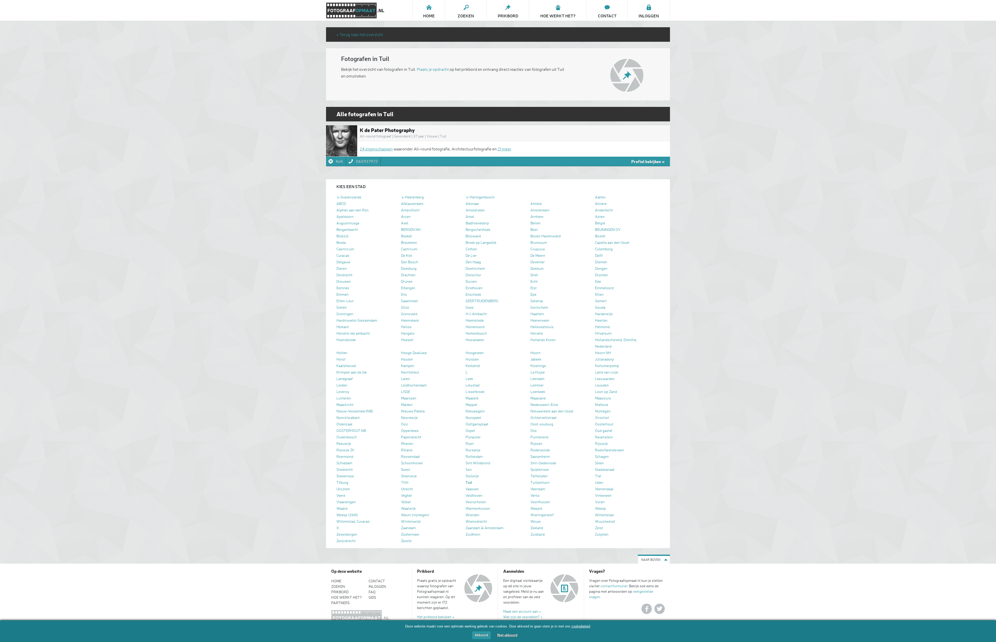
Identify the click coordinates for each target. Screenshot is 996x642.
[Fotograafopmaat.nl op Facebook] (646, 609)
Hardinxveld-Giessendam (356, 320)
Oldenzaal (344, 424)
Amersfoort (410, 210)
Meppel (471, 404)
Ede (598, 281)
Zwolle (406, 541)
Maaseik (472, 398)
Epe (533, 294)
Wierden (472, 515)
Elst (533, 288)
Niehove (601, 404)
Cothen (471, 249)
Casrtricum (345, 249)
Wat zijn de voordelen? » (523, 617)
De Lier (471, 255)
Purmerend (539, 437)
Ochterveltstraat (543, 417)
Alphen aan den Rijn (352, 210)
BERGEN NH (411, 229)
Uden (599, 482)
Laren (405, 378)
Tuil (469, 482)
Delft (599, 255)
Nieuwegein (475, 411)
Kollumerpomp (607, 365)
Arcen (406, 216)
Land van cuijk (606, 372)
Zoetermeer (410, 534)
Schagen (602, 456)
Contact (377, 581)
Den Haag (473, 262)
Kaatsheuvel (346, 365)
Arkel (470, 216)
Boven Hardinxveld (545, 236)
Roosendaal (410, 456)
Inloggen (377, 586)
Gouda (600, 307)
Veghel (406, 495)
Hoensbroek (346, 339)
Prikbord (340, 592)
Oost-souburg (541, 424)
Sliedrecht (344, 469)
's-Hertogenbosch (480, 197)
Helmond (602, 327)
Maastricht (345, 404)
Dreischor (473, 275)
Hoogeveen (475, 352)
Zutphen (601, 534)
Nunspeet (473, 417)
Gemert (601, 301)
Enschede (473, 294)
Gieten (341, 307)
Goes (470, 307)
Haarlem (537, 314)
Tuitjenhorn (540, 482)
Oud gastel (603, 430)
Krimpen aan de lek (351, 372)
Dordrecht (344, 275)
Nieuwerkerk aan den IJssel (551, 411)
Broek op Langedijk (481, 242)
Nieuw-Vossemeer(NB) (354, 411)
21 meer (504, 148)
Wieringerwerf (542, 515)
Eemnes (342, 288)
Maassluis (603, 398)
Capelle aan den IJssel (612, 242)
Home (336, 581)
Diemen (601, 262)
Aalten (600, 197)
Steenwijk (409, 476)
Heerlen (601, 320)
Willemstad (604, 515)
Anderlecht (604, 210)
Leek (469, 378)
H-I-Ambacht (476, 314)
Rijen (470, 443)
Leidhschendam (414, 385)
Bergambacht (347, 229)
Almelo (536, 203)
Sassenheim (540, 456)
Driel (534, 275)
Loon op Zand (606, 391)
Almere (601, 203)
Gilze (405, 307)
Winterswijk (411, 521)
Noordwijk (409, 417)
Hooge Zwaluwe (414, 352)
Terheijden (539, 476)
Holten (341, 352)
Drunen (407, 281)
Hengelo (407, 333)
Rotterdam (474, 456)
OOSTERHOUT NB (351, 430)
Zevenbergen (346, 534)
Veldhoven (474, 495)
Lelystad (473, 385)
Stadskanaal (604, 469)
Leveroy (342, 391)
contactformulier (613, 586)
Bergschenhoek (478, 229)
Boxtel (600, 236)
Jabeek (535, 359)
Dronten (601, 275)
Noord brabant (348, 417)
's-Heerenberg (412, 197)
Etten (599, 294)
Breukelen (409, 242)
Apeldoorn (345, 216)
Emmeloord (604, 288)
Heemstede (475, 320)
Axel (404, 223)
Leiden (341, 385)
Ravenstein (604, 437)
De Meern (537, 255)
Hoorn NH (603, 352)
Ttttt (405, 482)
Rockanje (473, 450)
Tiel (598, 476)
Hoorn (535, 352)
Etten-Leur (345, 301)
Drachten (408, 275)
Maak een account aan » (522, 611)
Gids (372, 597)
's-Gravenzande (348, 197)
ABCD (341, 203)
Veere (340, 495)
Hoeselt (407, 339)
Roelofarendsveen (609, 450)
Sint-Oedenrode (543, 463)
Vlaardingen (346, 502)
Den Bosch (409, 262)
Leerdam (537, 378)
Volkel (406, 502)
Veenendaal (604, 489)
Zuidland (537, 534)
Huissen (472, 359)
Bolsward (473, 236)
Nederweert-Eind (544, 404)
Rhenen (407, 443)
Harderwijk (604, 314)
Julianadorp (604, 359)
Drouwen (343, 281)
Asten (600, 216)
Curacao (342, 255)
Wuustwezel (605, 521)
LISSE (405, 391)
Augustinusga (347, 223)
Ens (404, 294)
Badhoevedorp (477, 223)
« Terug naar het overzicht (359, 34)
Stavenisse (345, 476)
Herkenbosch (476, 333)
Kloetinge (538, 365)
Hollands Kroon (543, 339)
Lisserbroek (475, 391)
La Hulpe (537, 372)
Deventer (537, 262)
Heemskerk (410, 320)
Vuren (600, 502)
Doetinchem (475, 268)
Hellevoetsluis (542, 327)
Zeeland (536, 528)
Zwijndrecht (346, 541)
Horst (340, 359)
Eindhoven (474, 288)
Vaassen (472, 489)
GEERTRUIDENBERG (482, 301)
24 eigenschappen (376, 148)
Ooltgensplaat (477, 424)
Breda (341, 242)
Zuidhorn (473, 534)
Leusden (602, 385)
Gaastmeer (409, 301)
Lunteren (343, 398)
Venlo (535, 495)
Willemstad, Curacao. (353, 521)
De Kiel (406, 255)
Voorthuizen (540, 502)
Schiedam (344, 463)
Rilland (406, 450)
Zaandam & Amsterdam (484, 528)
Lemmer (537, 385)
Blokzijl (342, 236)
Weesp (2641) (347, 515)
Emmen (342, 294)
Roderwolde (540, 450)
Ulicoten (343, 489)
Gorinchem (539, 307)
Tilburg (342, 482)
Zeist (599, 528)
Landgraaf (344, 378)
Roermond (344, 456)
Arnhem (536, 216)
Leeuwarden (605, 378)
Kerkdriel (473, 365)
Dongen (601, 268)
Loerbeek (537, 391)
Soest (405, 469)
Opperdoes (410, 430)
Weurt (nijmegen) (415, 515)
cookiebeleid (580, 626)
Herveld (536, 333)
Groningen (344, 314)
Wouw (535, 521)
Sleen (599, 463)
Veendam (537, 489)
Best (534, 229)
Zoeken (338, 586)
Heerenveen (539, 320)
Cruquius (537, 249)
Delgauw (343, 262)
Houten (407, 359)
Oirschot (602, 417)
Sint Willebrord (478, 463)
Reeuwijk (343, 443)
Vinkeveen (603, 495)
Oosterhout (604, 424)
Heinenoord (475, 327)
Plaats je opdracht (433, 69)
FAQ (372, 592)
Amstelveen (475, 210)
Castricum (409, 249)
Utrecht (407, 489)
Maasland (538, 398)
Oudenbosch (346, 437)
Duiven (471, 281)
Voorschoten (476, 502)
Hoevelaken (475, 339)
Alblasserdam (412, 203)
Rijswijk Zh (345, 450)
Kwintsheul (410, 372)
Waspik (536, 508)
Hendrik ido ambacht (353, 333)
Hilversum (603, 333)
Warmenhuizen (478, 508)
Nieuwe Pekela (413, 411)
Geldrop (536, 301)
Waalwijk (408, 508)
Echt (534, 281)
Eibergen (408, 288)
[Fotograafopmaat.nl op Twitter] (659, 609)
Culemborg (604, 249)
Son (469, 469)
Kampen (407, 365)
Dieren (341, 268)
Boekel (406, 236)
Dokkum (537, 268)
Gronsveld (409, 314)
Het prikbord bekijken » (435, 617)
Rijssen (536, 443)
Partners (340, 602)
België (600, 223)
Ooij (404, 424)
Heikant (342, 327)
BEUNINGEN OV (607, 229)
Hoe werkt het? (346, 597)
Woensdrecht (476, 521)
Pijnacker (473, 437)
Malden (407, 404)
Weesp (600, 508)
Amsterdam (539, 210)
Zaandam (408, 528)
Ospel (470, 430)
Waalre (342, 508)
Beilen (535, 223)
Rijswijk (601, 443)
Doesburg (409, 268)
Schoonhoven (412, 463)
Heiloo (406, 327)
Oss (533, 430)
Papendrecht (411, 437)
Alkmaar (472, 203)
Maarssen (408, 398)
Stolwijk (472, 476)
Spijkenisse (539, 469)
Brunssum (538, 242)
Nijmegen (603, 411)
